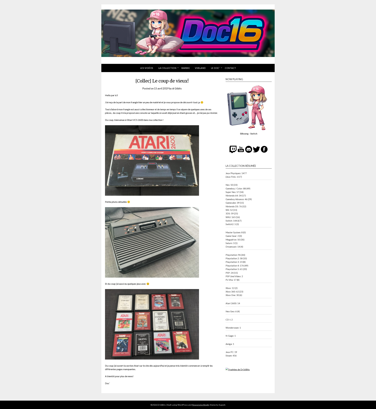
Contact (230, 68)
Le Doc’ (215, 68)
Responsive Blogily (200, 405)
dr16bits (177, 88)
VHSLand (200, 68)
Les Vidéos (146, 68)
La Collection (167, 68)
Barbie (185, 68)
